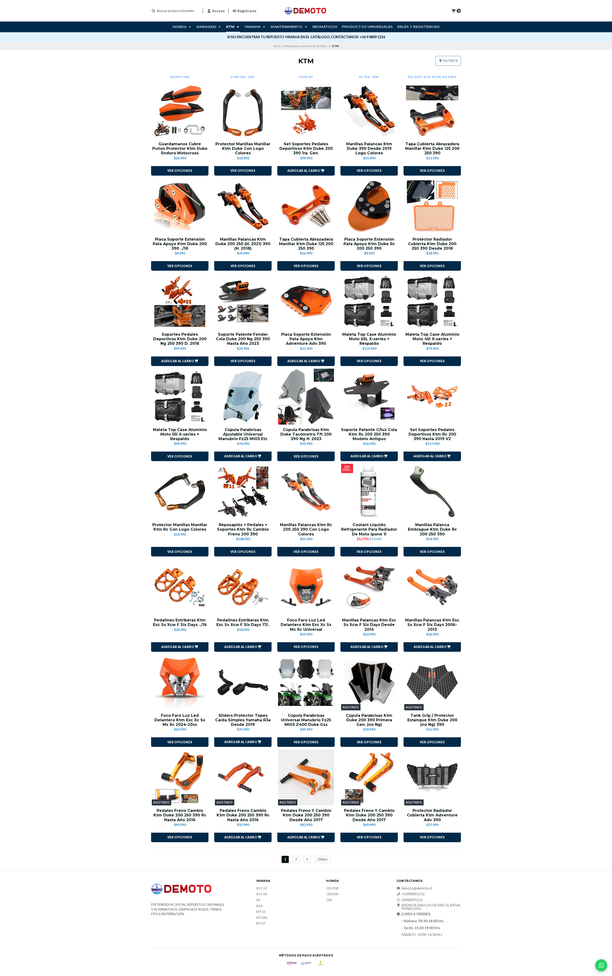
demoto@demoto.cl (416, 888)
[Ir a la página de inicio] (306, 10)
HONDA (180, 27)
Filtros (450, 61)
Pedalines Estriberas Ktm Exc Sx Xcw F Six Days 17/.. (242, 622)
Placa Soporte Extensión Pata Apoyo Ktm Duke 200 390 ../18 (180, 244)
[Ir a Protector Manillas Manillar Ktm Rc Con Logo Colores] (180, 492)
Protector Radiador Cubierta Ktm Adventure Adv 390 (432, 815)
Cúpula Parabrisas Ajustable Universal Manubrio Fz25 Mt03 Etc (243, 434)
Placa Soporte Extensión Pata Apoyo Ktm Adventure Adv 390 (306, 339)
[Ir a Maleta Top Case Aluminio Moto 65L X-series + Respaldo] (369, 301)
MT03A (262, 918)
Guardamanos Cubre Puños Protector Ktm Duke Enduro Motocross (180, 148)
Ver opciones (179, 171)
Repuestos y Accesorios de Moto (306, 46)
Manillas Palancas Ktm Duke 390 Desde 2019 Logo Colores (369, 148)
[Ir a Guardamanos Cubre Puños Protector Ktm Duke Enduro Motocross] (180, 111)
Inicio (276, 46)
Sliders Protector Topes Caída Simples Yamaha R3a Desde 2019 (243, 720)
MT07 (260, 923)
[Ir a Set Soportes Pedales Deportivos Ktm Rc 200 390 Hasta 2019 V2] (432, 397)
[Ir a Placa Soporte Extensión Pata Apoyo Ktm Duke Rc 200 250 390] (369, 206)
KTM (230, 27)
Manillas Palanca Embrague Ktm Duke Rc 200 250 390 (432, 529)
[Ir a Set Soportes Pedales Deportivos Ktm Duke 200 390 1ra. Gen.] (306, 111)
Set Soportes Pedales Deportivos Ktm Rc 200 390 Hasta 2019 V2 (432, 434)
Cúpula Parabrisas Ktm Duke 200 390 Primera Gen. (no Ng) (369, 720)
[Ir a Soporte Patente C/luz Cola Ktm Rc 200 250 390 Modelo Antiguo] (369, 397)
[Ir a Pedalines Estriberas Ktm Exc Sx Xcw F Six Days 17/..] (243, 587)
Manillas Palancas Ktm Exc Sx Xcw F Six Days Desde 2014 (369, 624)
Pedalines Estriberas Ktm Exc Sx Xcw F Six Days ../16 (180, 622)
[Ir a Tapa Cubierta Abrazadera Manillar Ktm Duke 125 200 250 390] (432, 111)
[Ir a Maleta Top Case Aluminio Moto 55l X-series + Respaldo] (180, 397)
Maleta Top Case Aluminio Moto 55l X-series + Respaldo (180, 434)
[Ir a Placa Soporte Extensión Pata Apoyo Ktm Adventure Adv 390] (306, 301)
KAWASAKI (207, 27)
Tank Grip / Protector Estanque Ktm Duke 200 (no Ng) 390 (432, 720)
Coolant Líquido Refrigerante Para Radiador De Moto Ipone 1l (369, 529)
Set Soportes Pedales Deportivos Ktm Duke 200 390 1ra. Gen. (306, 148)
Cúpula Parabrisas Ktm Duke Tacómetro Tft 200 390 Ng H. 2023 (306, 434)
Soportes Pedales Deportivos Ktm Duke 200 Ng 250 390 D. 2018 (180, 339)
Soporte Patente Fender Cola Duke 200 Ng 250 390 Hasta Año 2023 (243, 339)
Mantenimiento (287, 27)
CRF (329, 900)
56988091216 (411, 900)
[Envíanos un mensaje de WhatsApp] (601, 965)
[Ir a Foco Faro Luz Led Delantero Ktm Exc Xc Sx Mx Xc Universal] (306, 587)
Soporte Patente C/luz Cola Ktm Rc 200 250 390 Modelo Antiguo (369, 434)
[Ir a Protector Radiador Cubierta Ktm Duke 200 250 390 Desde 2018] (432, 206)
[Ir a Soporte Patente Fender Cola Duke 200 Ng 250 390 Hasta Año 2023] (243, 301)
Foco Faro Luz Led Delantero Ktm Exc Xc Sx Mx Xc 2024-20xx (179, 720)
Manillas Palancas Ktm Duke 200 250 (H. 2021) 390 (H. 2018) (242, 244)
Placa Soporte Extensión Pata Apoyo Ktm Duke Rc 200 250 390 (369, 244)
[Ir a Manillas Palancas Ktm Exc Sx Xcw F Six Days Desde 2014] (369, 587)
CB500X (332, 894)
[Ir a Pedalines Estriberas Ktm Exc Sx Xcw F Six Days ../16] (180, 587)
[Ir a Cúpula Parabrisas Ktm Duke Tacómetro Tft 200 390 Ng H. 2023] (306, 397)
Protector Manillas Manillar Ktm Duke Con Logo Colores (242, 148)
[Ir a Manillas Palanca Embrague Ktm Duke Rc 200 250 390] (432, 492)
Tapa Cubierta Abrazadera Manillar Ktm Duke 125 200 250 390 (432, 148)
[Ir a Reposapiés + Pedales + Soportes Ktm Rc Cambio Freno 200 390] (243, 492)
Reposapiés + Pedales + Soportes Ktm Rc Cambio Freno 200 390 (243, 529)
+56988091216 (413, 894)
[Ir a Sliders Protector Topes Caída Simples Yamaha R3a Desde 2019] (243, 682)
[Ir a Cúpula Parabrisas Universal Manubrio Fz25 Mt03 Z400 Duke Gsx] (306, 682)
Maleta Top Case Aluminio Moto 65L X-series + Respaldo (369, 339)
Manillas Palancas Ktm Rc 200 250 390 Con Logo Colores (306, 529)
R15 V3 (261, 888)
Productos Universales (367, 27)
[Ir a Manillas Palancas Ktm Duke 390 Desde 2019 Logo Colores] (369, 111)
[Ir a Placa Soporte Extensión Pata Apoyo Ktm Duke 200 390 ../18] (180, 206)
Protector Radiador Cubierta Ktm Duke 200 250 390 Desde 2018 (432, 244)
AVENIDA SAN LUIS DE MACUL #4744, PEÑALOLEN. (430, 907)
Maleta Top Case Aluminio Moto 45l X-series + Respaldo (432, 339)
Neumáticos (324, 27)
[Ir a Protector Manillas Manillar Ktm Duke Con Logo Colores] (243, 111)
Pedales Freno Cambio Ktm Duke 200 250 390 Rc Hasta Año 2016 (179, 815)
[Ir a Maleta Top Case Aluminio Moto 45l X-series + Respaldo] (432, 301)
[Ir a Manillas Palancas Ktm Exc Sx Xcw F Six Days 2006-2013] (432, 587)
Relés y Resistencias (418, 27)
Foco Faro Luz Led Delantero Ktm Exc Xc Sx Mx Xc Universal (306, 624)
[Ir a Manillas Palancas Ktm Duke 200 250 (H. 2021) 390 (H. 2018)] (243, 206)
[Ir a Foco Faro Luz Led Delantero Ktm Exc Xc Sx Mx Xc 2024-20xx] (180, 682)
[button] (306, 171)
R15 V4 (261, 894)
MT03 (260, 912)
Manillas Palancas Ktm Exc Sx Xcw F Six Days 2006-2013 (432, 624)
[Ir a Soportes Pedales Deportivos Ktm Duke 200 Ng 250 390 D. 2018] (180, 301)
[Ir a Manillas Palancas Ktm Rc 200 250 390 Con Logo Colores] (306, 492)
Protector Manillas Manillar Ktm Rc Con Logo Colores (179, 527)
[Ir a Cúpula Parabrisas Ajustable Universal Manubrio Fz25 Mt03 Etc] (243, 397)
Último (322, 859)
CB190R (332, 888)
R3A (259, 906)
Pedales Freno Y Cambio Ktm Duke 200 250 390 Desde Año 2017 (306, 815)
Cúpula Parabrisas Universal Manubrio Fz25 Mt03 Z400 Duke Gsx (306, 720)
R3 (258, 900)
